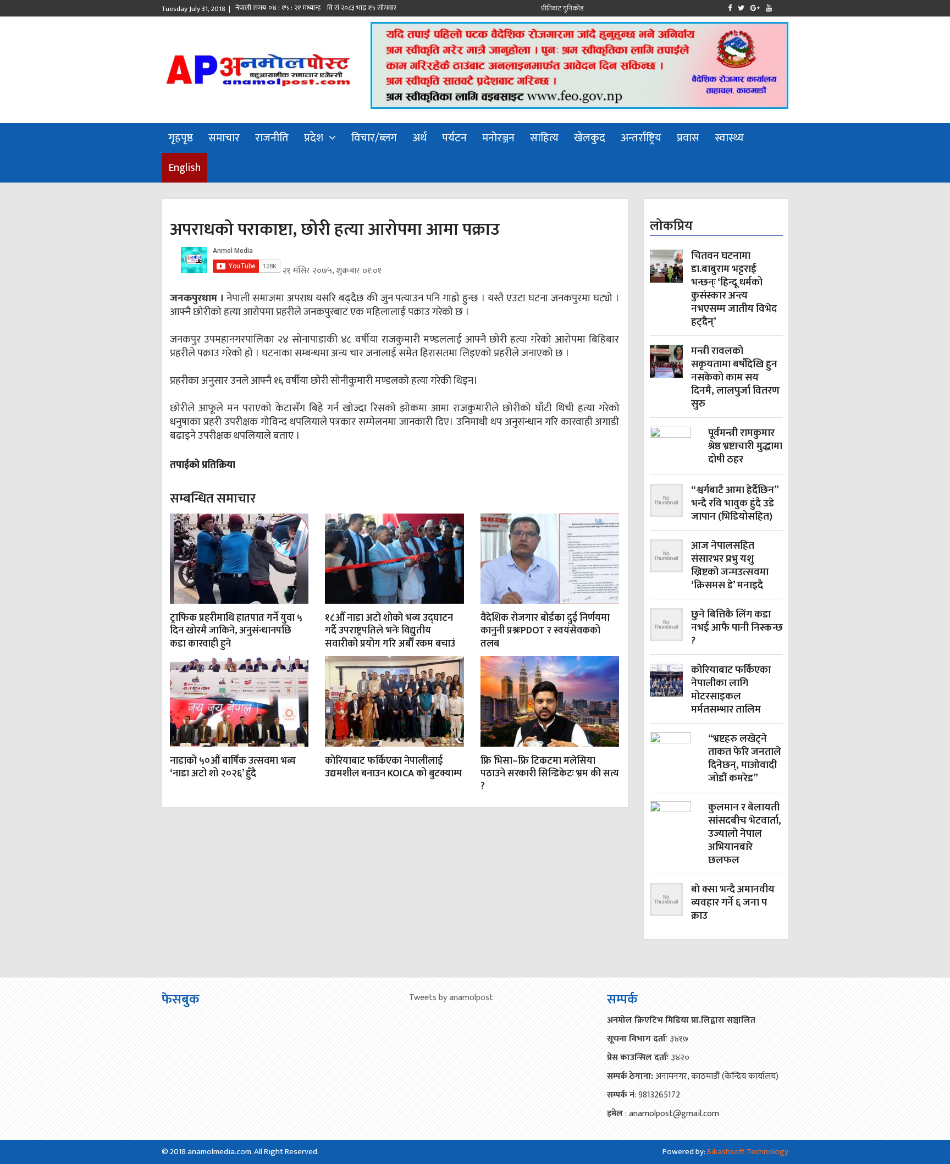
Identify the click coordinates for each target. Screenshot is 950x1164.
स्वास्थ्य (729, 138)
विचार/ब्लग (374, 138)
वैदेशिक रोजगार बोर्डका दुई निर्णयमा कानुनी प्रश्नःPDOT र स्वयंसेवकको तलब (545, 631)
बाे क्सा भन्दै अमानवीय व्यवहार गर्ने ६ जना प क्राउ (733, 903)
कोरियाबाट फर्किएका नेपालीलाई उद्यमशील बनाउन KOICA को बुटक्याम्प (393, 767)
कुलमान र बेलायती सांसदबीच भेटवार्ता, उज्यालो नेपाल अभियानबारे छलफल (744, 834)
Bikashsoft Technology (747, 1152)
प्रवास (688, 138)
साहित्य (544, 138)
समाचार (224, 138)
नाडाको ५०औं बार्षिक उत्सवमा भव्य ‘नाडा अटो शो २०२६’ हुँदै (233, 767)
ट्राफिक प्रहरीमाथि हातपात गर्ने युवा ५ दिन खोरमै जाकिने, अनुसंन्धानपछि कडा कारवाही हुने (236, 631)
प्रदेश (313, 138)
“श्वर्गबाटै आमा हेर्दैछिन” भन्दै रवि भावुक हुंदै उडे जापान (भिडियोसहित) (734, 503)
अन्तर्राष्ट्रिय (641, 138)
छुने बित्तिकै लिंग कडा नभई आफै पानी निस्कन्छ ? (737, 628)
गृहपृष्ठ (180, 138)
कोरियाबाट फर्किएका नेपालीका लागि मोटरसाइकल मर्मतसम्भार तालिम (731, 690)
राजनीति (272, 138)
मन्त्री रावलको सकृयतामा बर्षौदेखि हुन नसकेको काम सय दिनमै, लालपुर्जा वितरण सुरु (735, 378)
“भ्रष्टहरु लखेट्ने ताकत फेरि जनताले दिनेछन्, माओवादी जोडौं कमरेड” (744, 758)
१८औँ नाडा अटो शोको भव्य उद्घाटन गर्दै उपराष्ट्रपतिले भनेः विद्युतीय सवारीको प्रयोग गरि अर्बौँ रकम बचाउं (390, 631)
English (184, 167)
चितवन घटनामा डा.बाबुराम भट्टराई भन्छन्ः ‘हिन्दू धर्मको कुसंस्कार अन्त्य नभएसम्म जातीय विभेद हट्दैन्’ (734, 289)
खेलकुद (589, 138)
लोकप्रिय (671, 226)
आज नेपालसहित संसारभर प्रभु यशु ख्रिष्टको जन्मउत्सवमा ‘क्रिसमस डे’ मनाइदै (730, 565)
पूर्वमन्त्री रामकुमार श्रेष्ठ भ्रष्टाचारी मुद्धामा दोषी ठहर (745, 447)
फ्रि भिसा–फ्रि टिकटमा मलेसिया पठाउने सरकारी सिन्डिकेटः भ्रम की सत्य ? (549, 774)
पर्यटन (454, 138)
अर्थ (419, 138)
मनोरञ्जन (498, 138)
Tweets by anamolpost (451, 997)
